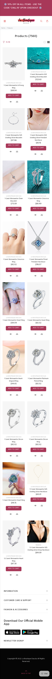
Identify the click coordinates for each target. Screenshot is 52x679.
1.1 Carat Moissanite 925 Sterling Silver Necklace (38, 490)
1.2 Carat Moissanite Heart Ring (13, 559)
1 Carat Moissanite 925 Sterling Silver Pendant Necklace (38, 138)
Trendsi (38, 545)
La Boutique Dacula (13, 83)
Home (3, 28)
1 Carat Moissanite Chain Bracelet (14, 199)
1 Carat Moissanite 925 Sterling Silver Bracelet (38, 75)
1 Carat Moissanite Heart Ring (14, 320)
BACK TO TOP (26, 673)
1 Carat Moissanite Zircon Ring (13, 440)
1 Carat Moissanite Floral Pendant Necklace (38, 260)
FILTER (8, 42)
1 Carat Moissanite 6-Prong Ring (14, 86)
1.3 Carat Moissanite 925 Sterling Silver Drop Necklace (38, 548)
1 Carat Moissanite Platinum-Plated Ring (38, 379)
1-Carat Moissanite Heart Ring (14, 500)
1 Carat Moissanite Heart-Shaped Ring (13, 379)
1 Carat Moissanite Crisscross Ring (38, 199)
